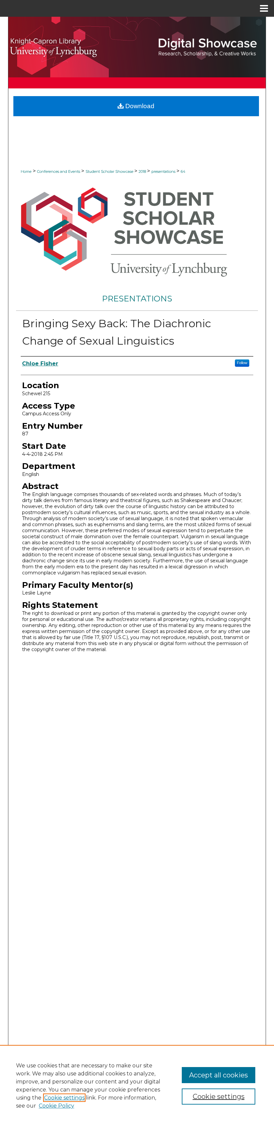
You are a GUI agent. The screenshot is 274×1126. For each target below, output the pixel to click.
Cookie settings (64, 1098)
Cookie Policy (56, 1106)
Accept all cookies (218, 1075)
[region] (137, 1085)
